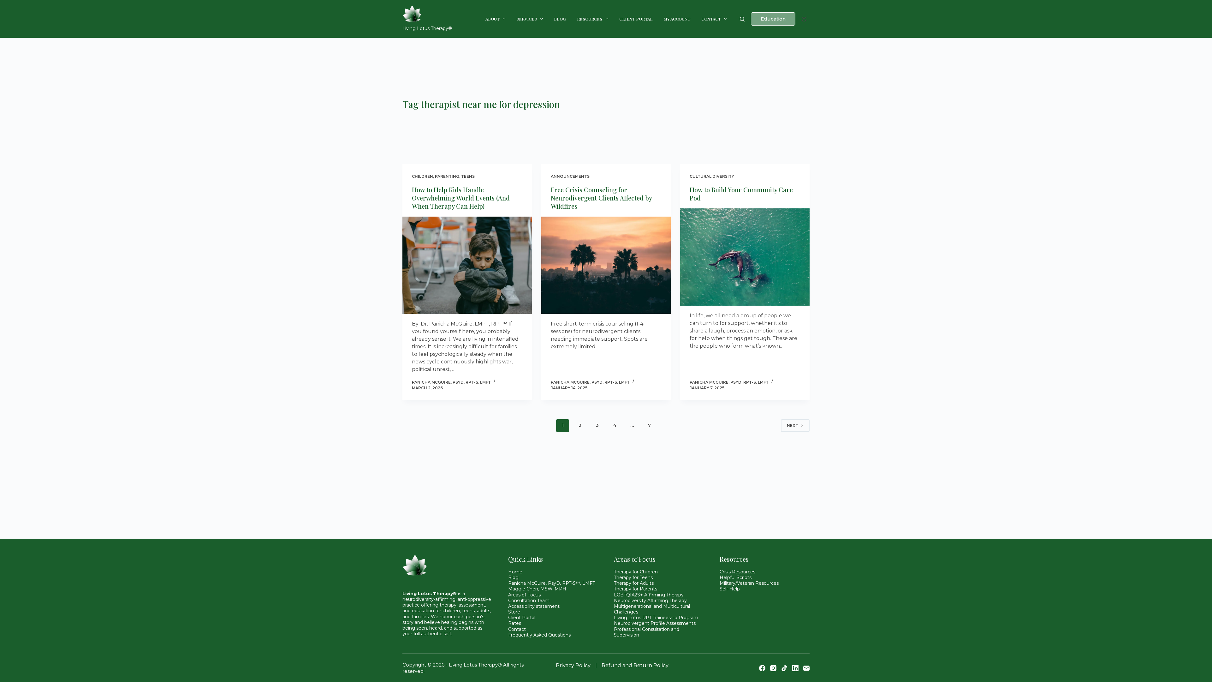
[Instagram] (773, 668)
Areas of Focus (524, 595)
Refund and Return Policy (635, 665)
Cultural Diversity (712, 176)
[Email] (806, 668)
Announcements (570, 176)
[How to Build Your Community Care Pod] (745, 257)
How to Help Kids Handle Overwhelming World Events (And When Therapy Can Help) (461, 197)
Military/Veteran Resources (749, 583)
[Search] (742, 19)
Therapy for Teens (633, 577)
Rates (514, 623)
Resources (589, 18)
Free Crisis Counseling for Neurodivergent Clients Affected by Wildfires (601, 197)
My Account (677, 18)
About (492, 18)
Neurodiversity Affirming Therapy (650, 600)
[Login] (804, 19)
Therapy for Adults (634, 583)
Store (514, 612)
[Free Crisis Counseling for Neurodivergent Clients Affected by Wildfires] (606, 265)
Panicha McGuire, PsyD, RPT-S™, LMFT (551, 583)
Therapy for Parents (635, 589)
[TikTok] (784, 668)
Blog (560, 18)
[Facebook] (762, 668)
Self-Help (730, 589)
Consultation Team (529, 600)
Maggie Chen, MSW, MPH (537, 589)
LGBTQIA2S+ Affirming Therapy (649, 595)
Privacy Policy (573, 665)
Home (515, 572)
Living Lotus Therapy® (427, 28)
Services (526, 18)
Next (792, 425)
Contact (711, 18)
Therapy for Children (636, 572)
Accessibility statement (534, 606)
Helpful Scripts (736, 577)
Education (773, 19)
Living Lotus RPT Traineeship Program (656, 617)
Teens (468, 176)
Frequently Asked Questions (539, 635)
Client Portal (636, 18)
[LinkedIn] (795, 668)
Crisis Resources (737, 572)
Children (422, 176)
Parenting (447, 176)
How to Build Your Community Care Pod (741, 193)
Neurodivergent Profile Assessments (655, 623)
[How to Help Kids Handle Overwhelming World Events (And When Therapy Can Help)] (467, 265)
